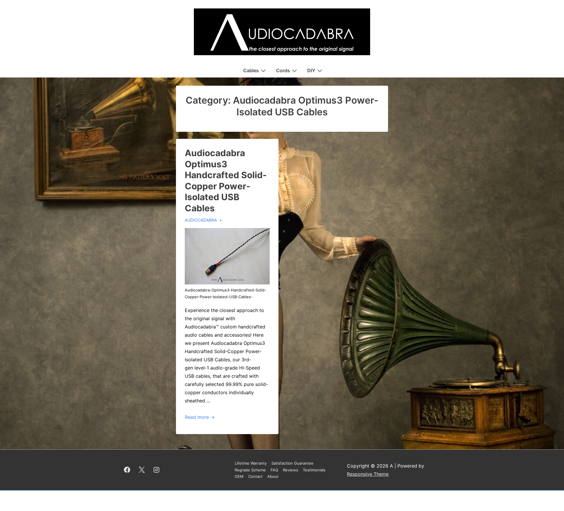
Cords (283, 70)
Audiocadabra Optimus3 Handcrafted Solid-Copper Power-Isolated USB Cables (226, 180)
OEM (239, 476)
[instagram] (156, 470)
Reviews (290, 470)
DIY (311, 70)
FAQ (274, 470)
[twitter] (141, 470)
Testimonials (314, 470)
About (272, 476)
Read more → (200, 417)
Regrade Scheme (250, 470)
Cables (251, 70)
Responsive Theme (368, 474)
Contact (255, 476)
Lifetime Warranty (251, 463)
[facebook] (127, 470)
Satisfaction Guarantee (292, 463)
